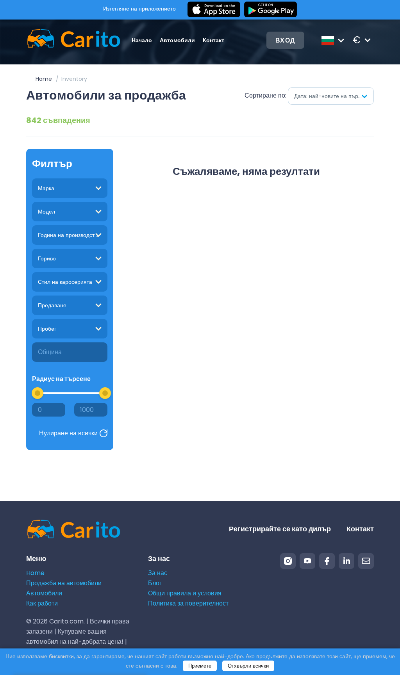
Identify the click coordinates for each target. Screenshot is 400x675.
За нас (157, 572)
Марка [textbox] (46, 188)
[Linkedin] (346, 561)
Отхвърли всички (248, 666)
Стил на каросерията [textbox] (65, 282)
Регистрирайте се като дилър (280, 529)
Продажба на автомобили (64, 583)
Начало (142, 40)
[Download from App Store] (214, 10)
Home (44, 79)
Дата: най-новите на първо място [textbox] (333, 96)
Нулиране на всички (68, 433)
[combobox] (331, 96)
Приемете (199, 666)
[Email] (366, 561)
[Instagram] (288, 561)
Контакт (213, 40)
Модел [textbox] (46, 212)
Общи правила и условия (184, 593)
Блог (155, 583)
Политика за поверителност (188, 603)
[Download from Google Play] (270, 10)
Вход (285, 40)
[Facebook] (327, 561)
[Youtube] (307, 561)
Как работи (42, 603)
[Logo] (65, 40)
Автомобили (177, 40)
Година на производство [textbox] (69, 235)
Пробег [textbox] (47, 329)
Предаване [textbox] (52, 305)
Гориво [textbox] (47, 258)
